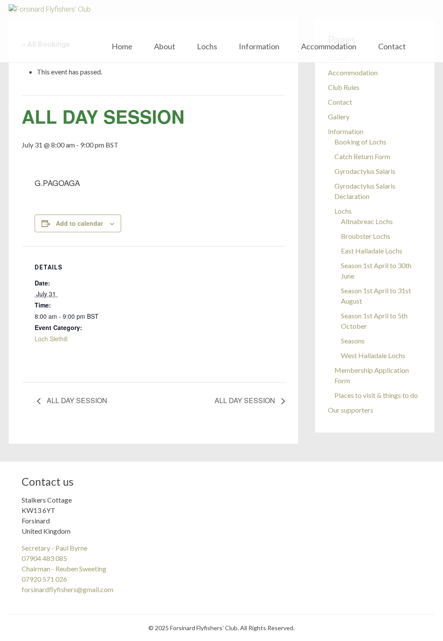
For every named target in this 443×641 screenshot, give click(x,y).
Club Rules (344, 87)
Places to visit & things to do (376, 395)
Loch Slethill (51, 338)
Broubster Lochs (365, 236)
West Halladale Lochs (373, 355)
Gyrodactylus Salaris (364, 171)
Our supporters (350, 410)
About (164, 46)
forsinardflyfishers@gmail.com (67, 589)
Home (122, 46)
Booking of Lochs (360, 142)
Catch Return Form (362, 156)
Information (259, 46)
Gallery (339, 116)
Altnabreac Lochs (367, 221)
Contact (392, 46)
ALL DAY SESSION (76, 400)
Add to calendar (79, 223)
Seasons (353, 341)
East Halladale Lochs (371, 251)
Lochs (207, 46)
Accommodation (328, 46)
